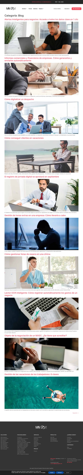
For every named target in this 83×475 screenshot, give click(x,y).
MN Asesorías (4, 439)
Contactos (19, 437)
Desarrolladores (37, 443)
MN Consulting (4, 446)
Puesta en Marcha (38, 437)
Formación (36, 439)
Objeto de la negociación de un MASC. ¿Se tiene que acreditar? (36, 335)
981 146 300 (59, 2)
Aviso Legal (32, 468)
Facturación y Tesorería (22, 446)
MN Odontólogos (4, 442)
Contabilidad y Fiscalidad (22, 445)
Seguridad (36, 445)
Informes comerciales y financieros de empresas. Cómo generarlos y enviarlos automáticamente (38, 59)
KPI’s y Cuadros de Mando (23, 454)
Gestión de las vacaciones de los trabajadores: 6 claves (32, 374)
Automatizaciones (21, 451)
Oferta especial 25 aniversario (41, 2)
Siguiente (75, 413)
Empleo (68, 439)
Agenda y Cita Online (21, 441)
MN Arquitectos (4, 445)
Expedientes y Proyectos (22, 438)
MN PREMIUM (53, 439)
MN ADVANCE (53, 438)
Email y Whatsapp (21, 439)
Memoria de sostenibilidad (73, 441)
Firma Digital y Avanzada (22, 443)
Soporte (35, 441)
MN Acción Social (4, 447)
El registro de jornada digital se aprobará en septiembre (32, 176)
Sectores (24, 8)
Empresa (41, 8)
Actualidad (69, 448)
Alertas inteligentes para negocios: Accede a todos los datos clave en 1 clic (41, 19)
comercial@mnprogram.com (56, 463)
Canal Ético (51, 468)
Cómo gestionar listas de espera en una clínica (27, 254)
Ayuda (35, 446)
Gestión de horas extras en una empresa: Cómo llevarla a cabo (35, 215)
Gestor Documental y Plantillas (23, 442)
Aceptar (51, 472)
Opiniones (35, 8)
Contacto (69, 442)
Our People (69, 438)
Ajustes (67, 472)
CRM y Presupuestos (21, 447)
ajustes (43, 472)
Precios (30, 8)
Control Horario (20, 450)
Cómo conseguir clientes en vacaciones (24, 138)
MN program (52, 458)
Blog (68, 447)
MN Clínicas (3, 441)
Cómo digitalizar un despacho (19, 99)
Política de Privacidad (38, 468)
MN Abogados (4, 437)
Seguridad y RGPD (21, 452)
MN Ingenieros (4, 443)
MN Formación (4, 448)
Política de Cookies (45, 468)
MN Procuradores (4, 438)
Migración (36, 438)
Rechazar (60, 472)
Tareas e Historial (21, 448)
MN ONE (52, 437)
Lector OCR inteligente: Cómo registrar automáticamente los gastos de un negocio (41, 294)
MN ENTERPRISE (54, 441)
